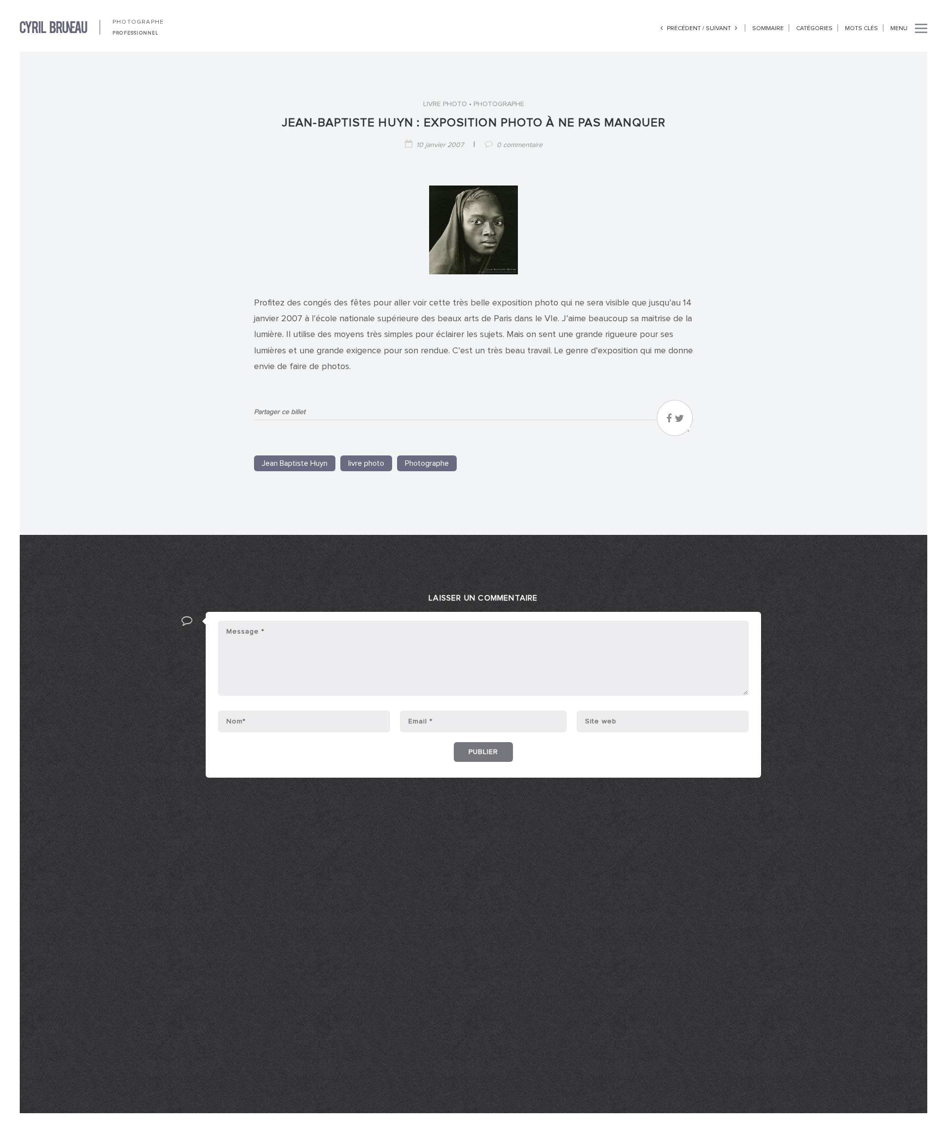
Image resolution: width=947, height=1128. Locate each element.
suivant (719, 29)
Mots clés (861, 29)
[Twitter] (679, 420)
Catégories (814, 29)
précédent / (685, 29)
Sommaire (768, 29)
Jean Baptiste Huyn (295, 463)
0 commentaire (520, 145)
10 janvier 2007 (440, 145)
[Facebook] (669, 420)
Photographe (499, 104)
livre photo (445, 104)
